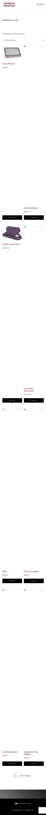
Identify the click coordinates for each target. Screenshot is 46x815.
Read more (12, 217)
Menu (41, 4)
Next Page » (25, 775)
